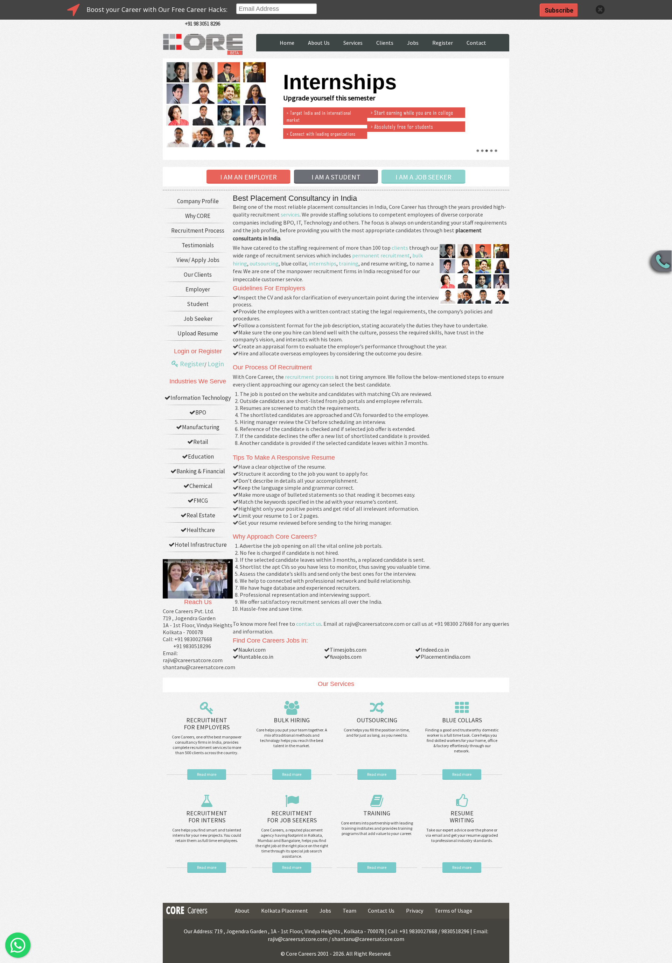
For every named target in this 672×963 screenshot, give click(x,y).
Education (201, 456)
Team (349, 910)
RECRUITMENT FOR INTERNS (206, 816)
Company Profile (198, 201)
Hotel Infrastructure (201, 544)
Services (353, 42)
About (242, 910)
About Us (319, 42)
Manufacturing (200, 427)
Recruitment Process (197, 230)
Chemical (200, 486)
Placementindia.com (445, 656)
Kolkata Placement (284, 910)
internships (322, 263)
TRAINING (376, 813)
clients (400, 247)
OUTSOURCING (377, 720)
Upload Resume (197, 333)
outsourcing (264, 263)
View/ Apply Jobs (197, 260)
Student (198, 304)
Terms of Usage (453, 910)
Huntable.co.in (255, 656)
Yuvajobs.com (346, 656)
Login (216, 363)
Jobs (413, 42)
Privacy (414, 910)
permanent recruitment (381, 255)
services (290, 214)
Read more (206, 774)
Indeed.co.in (435, 649)
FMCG (201, 500)
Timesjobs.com (348, 649)
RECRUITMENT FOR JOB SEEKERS (292, 816)
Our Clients (198, 274)
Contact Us (381, 910)
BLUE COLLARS (462, 720)
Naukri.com (252, 649)
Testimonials (198, 245)
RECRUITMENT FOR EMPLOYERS (207, 723)
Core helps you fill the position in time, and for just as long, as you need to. (377, 732)
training (348, 263)
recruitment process (309, 376)
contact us (308, 623)
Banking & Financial (200, 471)
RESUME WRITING (462, 816)
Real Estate (201, 515)
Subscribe (559, 10)
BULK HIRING (292, 720)
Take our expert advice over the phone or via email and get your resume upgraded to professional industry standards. (462, 835)
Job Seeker (197, 319)
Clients (384, 42)
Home (287, 42)
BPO (200, 412)
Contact (476, 42)
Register (442, 42)
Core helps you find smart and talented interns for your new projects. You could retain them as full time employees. (206, 835)
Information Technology (200, 398)
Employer (198, 289)
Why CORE (197, 216)
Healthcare (201, 530)
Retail (200, 442)
